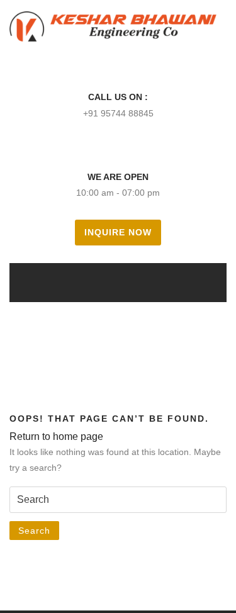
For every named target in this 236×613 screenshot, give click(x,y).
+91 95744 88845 (118, 113)
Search (34, 531)
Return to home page (56, 436)
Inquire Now (118, 232)
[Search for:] (118, 500)
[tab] (101, 282)
